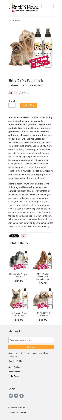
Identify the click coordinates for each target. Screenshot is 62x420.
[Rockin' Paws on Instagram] (22, 396)
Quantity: (12, 101)
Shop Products (14, 367)
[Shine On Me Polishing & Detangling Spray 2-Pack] (31, 47)
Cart (51, 6)
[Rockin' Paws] (23, 8)
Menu (44, 6)
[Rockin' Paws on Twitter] (11, 396)
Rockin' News (14, 371)
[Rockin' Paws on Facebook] (16, 396)
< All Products (15, 20)
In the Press (13, 376)
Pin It (24, 235)
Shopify (22, 412)
